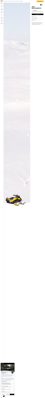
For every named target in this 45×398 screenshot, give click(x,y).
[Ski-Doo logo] (2, 1)
